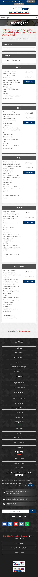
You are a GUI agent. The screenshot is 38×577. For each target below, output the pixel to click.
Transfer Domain (19, 387)
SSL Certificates (19, 357)
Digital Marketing (19, 399)
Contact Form (19, 458)
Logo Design (19, 412)
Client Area (19, 4)
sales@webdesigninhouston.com (17, 499)
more (30, 485)
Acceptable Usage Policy (19, 548)
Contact (7, 1)
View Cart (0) (18, 1)
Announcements (19, 442)
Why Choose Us (19, 438)
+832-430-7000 (11, 504)
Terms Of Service (19, 543)
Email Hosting (19, 371)
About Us (19, 428)
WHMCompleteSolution (23, 331)
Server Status (19, 447)
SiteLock (19, 362)
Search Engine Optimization (19, 408)
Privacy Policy (19, 553)
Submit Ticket (19, 463)
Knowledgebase (19, 468)
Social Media (19, 403)
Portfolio (19, 433)
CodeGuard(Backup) (19, 367)
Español (31, 1)
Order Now (30, 82)
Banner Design (19, 417)
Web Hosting (19, 353)
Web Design (19, 348)
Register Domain (19, 383)
